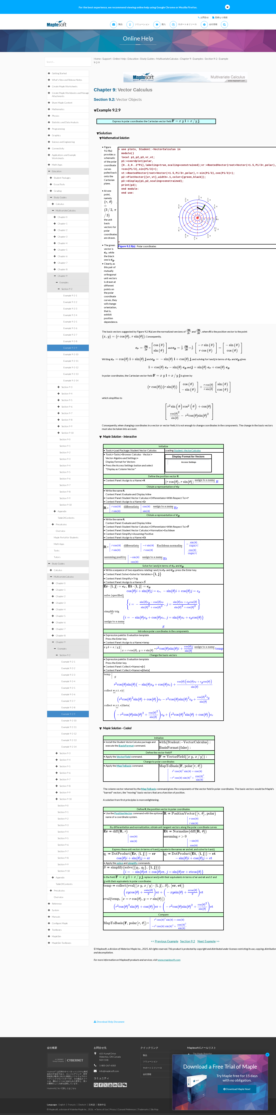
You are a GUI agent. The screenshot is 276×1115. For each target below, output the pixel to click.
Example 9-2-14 (70, 380)
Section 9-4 (66, 393)
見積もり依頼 (221, 17)
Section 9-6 (66, 406)
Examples (64, 282)
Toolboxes (57, 929)
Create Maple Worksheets (64, 86)
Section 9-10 (67, 432)
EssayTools (59, 184)
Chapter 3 (62, 236)
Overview (60, 531)
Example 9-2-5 (70, 321)
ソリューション (150, 1061)
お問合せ (204, 17)
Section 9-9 (66, 426)
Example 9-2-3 (70, 308)
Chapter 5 (62, 249)
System (55, 910)
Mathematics (58, 109)
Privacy (113, 1109)
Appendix (62, 511)
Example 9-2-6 (70, 328)
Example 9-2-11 (70, 360)
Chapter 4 (62, 243)
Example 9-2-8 (70, 341)
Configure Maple (60, 923)
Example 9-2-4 (70, 315)
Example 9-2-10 (70, 354)
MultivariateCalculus (66, 210)
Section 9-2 (66, 289)
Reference (57, 903)
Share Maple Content (62, 102)
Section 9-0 (65, 439)
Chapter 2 (62, 230)
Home (97, 58)
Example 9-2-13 (70, 374)
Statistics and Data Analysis (65, 122)
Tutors (57, 557)
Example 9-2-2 (70, 302)
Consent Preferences (127, 1109)
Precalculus (61, 524)
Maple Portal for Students (66, 537)
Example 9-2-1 (70, 295)
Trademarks (143, 1109)
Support (106, 58)
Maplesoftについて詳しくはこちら (61, 1088)
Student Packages (62, 177)
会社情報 (147, 1074)
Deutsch (82, 1104)
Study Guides (60, 197)
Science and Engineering (63, 142)
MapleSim (56, 936)
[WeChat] (125, 1085)
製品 (145, 1055)
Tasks (56, 550)
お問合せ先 (100, 1047)
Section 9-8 (66, 419)
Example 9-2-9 (70, 347)
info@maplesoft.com (109, 1071)
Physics (55, 115)
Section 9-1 (65, 446)
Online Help (119, 58)
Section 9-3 (66, 387)
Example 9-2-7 (70, 334)
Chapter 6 (62, 256)
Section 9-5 (66, 400)
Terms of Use (102, 1109)
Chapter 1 (62, 223)
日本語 (92, 1104)
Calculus (60, 204)
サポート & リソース (152, 1068)
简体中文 (102, 1104)
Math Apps (57, 164)
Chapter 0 (62, 217)
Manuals (56, 916)
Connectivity (58, 148)
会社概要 (52, 1047)
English (62, 1104)
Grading (57, 190)
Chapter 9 (62, 275)
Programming (58, 128)
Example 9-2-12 (70, 367)
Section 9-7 (66, 413)
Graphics (56, 135)
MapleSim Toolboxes (61, 942)
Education (56, 171)
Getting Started (59, 73)
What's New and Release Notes (67, 79)
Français (72, 1104)
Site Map (154, 1109)
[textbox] (185, 120)
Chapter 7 (62, 262)
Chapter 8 (62, 269)
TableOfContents (66, 517)
